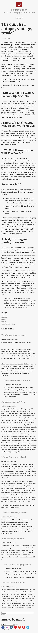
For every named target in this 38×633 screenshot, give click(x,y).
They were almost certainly (17, 381)
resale (3, 322)
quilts (3, 319)
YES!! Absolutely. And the (13, 583)
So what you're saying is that (17, 564)
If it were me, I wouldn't (12, 539)
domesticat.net (19, 10)
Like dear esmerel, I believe (14, 513)
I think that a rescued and (13, 457)
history (4, 315)
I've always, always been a (13, 335)
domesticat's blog (8, 324)
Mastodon (5, 629)
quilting (4, 317)
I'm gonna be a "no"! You (13, 402)
